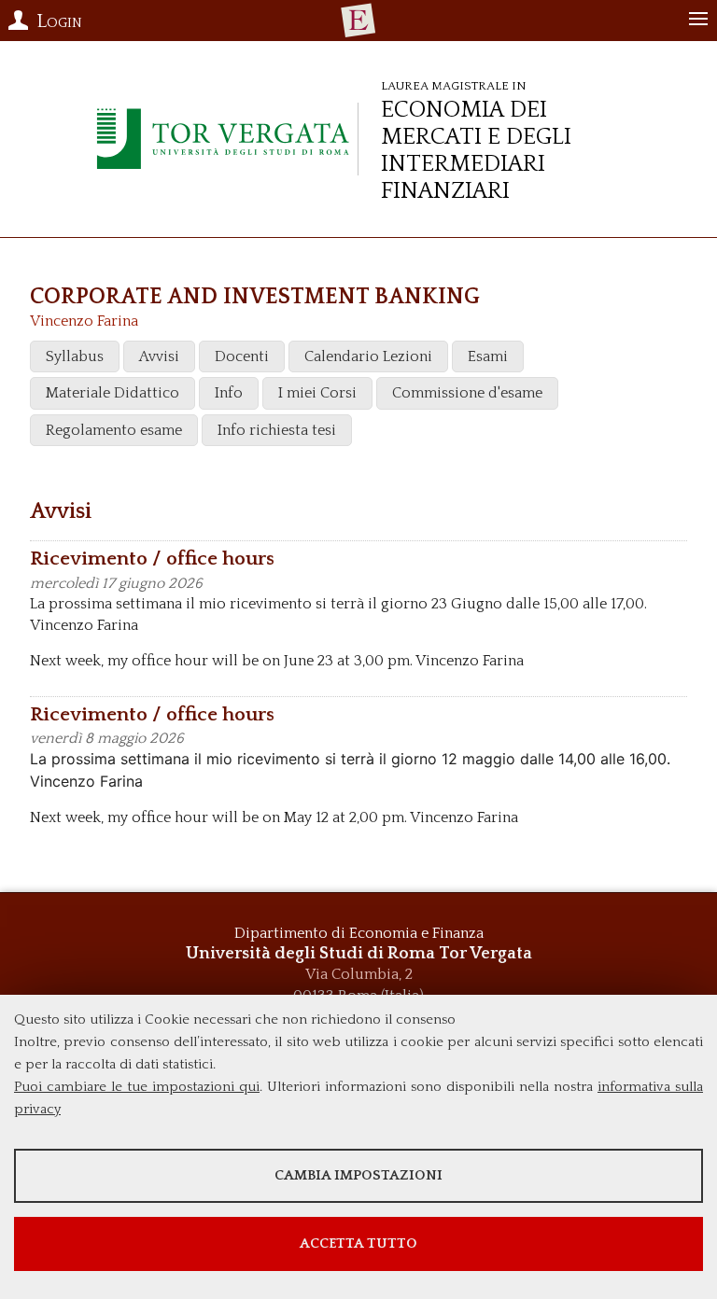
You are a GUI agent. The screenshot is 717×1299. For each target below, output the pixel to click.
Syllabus (75, 356)
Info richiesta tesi (277, 430)
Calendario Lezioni (368, 356)
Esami (488, 356)
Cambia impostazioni (358, 1175)
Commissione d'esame (467, 392)
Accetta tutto (358, 1243)
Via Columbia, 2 (359, 974)
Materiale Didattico (112, 392)
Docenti (242, 356)
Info (229, 392)
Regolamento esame (114, 430)
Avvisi (159, 356)
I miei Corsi (317, 392)
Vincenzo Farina (84, 321)
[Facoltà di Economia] (358, 20)
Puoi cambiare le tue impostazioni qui (137, 1087)
